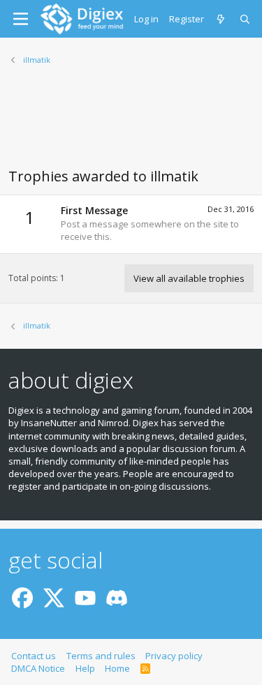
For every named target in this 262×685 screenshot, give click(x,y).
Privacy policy (174, 655)
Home (117, 668)
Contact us (33, 655)
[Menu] (20, 19)
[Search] (245, 19)
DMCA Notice (38, 668)
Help (85, 668)
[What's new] (222, 19)
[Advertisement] (131, 125)
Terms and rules (101, 655)
